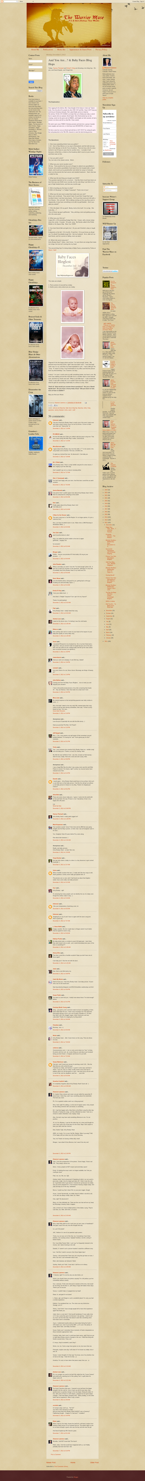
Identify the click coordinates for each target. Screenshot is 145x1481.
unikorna (55, 1048)
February (109, 635)
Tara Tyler (56, 532)
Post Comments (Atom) (61, 1466)
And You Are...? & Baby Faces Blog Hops (111, 605)
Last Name (106, 134)
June (107, 624)
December (109, 525)
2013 (106, 520)
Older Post (94, 1463)
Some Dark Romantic (59, 711)
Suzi (54, 888)
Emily (75, 112)
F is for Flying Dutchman (113, 404)
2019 (106, 503)
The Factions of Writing (113, 465)
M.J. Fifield (56, 462)
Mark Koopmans (58, 824)
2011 (106, 641)
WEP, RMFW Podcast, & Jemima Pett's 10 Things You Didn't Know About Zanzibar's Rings (109, 326)
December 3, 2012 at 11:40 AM (62, 636)
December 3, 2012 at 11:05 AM (62, 623)
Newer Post (51, 1463)
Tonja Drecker (57, 858)
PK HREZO (56, 434)
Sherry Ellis (56, 953)
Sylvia (55, 870)
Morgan (55, 552)
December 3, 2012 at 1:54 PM (61, 662)
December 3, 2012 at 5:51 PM (61, 741)
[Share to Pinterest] (57, 405)
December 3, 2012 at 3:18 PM (61, 713)
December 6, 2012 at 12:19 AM (62, 1366)
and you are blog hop (59, 408)
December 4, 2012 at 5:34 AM (61, 898)
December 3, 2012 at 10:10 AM (62, 602)
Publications (48, 49)
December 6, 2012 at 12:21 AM (62, 1380)
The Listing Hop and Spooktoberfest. (113, 306)
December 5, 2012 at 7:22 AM (61, 1056)
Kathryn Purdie (57, 939)
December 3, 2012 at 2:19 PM (61, 674)
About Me (35, 49)
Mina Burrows (57, 446)
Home (73, 1463)
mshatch (55, 668)
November (109, 610)
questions (51, 410)
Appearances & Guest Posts (80, 49)
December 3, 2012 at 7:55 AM (61, 485)
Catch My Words (58, 979)
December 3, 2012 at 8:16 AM (61, 509)
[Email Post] (85, 402)
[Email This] (49, 405)
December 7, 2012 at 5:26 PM (61, 1451)
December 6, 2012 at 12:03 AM (62, 1215)
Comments (108, 190)
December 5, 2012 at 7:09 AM (61, 1042)
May (107, 627)
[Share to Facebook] (55, 405)
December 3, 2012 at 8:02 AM (61, 497)
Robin (55, 1421)
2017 (106, 509)
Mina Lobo (56, 698)
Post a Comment (56, 1454)
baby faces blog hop (71, 408)
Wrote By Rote (57, 806)
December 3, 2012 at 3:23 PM (61, 727)
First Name (106, 128)
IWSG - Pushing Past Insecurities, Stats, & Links (113, 384)
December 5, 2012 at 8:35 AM (61, 1075)
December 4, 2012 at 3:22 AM (61, 882)
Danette (55, 779)
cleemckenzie (57, 657)
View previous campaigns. (113, 143)
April (107, 629)
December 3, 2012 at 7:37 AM (61, 472)
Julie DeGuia (57, 680)
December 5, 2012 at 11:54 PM (62, 1153)
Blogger (76, 1477)
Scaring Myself (110, 575)
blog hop (80, 408)
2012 (106, 522)
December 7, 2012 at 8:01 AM (61, 1433)
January (108, 638)
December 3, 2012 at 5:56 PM (61, 759)
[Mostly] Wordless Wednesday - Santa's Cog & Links (111, 587)
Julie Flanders (57, 564)
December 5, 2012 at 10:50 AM (62, 1086)
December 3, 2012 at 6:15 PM (61, 773)
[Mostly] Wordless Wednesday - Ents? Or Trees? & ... (111, 570)
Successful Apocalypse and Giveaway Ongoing (110, 551)
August (108, 618)
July (107, 621)
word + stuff (71, 410)
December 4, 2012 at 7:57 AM (61, 921)
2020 (106, 500)
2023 (106, 492)
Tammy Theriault (58, 68)
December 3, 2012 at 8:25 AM (61, 527)
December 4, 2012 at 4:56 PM (61, 989)
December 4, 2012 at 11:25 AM (62, 963)
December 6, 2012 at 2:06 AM (61, 1400)
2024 (106, 490)
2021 (106, 498)
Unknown (56, 420)
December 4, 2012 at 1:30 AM (61, 852)
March (108, 632)
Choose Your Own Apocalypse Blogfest (111, 558)
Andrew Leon (57, 619)
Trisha (55, 747)
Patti (54, 608)
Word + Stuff (52, 250)
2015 (106, 514)
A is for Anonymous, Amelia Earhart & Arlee (113, 285)
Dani (54, 502)
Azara (54, 641)
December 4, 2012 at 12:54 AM (62, 840)
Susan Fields (57, 995)
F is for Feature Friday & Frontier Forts (113, 364)
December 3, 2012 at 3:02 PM (61, 692)
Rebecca (55, 629)
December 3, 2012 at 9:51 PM (61, 789)
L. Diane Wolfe (57, 926)
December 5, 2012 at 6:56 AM (61, 1030)
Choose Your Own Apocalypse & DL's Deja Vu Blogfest (111, 580)
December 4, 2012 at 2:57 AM (61, 864)
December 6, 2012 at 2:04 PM (61, 1415)
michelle (55, 1405)
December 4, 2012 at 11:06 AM (62, 947)
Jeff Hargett (56, 733)
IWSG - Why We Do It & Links (113, 445)
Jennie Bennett (57, 490)
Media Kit (61, 49)
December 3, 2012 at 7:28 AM (61, 456)
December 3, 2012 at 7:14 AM (61, 428)
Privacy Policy (101, 49)
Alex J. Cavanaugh (58, 478)
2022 (106, 495)
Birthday (105, 139)
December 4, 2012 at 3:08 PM (61, 973)
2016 (106, 511)
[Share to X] (53, 405)
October (108, 613)
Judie (54, 969)
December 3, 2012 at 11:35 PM (62, 819)
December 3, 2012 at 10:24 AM (62, 613)
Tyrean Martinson (58, 1062)
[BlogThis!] (51, 405)
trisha (66, 410)
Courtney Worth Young (60, 1007)
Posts (107, 187)
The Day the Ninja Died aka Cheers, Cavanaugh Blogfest (111, 595)
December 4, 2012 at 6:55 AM (61, 908)
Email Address (108, 123)
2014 (106, 517)
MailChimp (108, 150)
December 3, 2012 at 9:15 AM (61, 585)
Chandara (56, 1025)
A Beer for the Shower (59, 515)
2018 (106, 506)
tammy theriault (59, 410)
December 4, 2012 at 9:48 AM (61, 933)
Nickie (55, 1035)
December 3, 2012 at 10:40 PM (62, 808)
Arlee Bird (56, 794)
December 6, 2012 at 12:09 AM (62, 1267)
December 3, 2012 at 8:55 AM (61, 572)
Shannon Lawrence (59, 1092)
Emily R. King (71, 68)
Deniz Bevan (56, 578)
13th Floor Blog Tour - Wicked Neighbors (110, 563)
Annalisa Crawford (58, 1081)
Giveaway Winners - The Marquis (110, 536)
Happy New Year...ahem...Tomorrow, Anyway (111, 529)
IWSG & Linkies (110, 601)
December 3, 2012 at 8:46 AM (61, 558)
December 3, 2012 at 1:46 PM (61, 652)
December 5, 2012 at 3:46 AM (61, 1019)
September (109, 616)
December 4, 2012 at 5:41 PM (61, 1001)
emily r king (87, 408)
